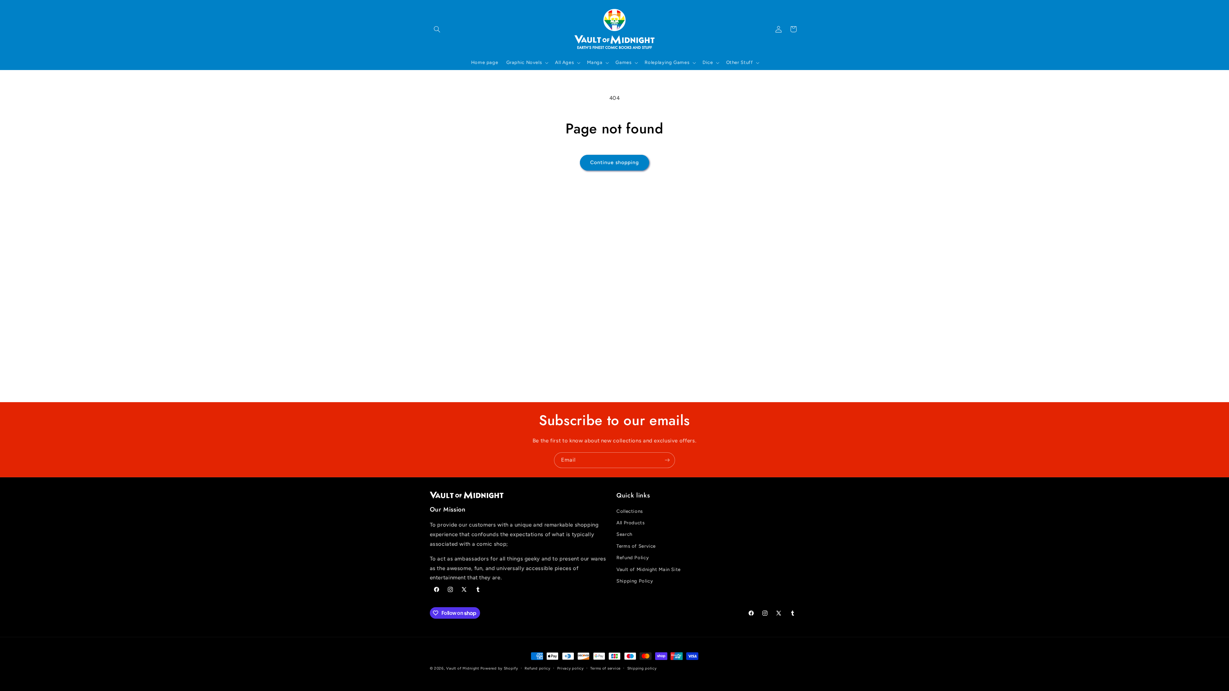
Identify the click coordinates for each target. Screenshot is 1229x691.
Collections (629, 511)
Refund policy (537, 668)
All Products (630, 523)
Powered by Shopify (499, 668)
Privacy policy (570, 668)
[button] (437, 29)
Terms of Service (636, 546)
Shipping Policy (634, 581)
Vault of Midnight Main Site (648, 569)
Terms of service (605, 668)
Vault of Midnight (462, 668)
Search (624, 534)
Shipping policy (642, 668)
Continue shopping (614, 162)
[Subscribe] (667, 460)
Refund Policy (632, 557)
